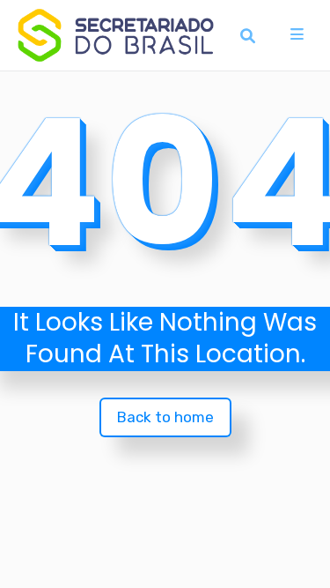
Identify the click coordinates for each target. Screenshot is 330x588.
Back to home (165, 417)
